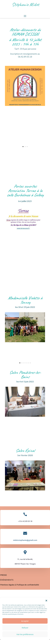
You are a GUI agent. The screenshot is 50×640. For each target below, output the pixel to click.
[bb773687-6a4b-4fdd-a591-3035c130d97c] (25, 341)
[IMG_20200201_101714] (25, 490)
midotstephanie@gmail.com (25, 540)
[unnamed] (25, 416)
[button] (46, 600)
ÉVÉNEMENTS (6, 580)
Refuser (25, 627)
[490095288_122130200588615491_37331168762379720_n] (25, 229)
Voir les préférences (25, 634)
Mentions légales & (8, 584)
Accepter (25, 621)
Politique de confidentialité (28, 584)
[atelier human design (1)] (25, 105)
